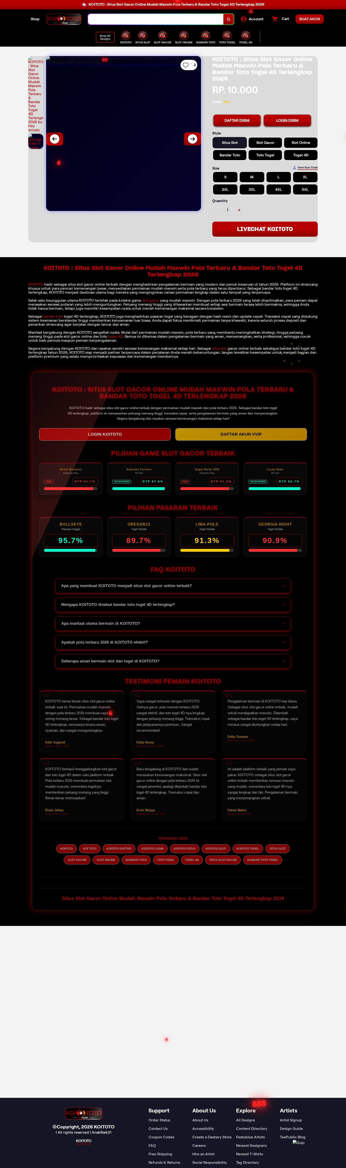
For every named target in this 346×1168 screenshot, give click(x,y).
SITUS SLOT (278, 848)
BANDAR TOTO (136, 860)
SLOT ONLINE (106, 860)
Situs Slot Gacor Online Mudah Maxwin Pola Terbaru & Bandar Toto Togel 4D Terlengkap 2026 (173, 898)
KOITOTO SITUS (184, 848)
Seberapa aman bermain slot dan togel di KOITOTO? (110, 661)
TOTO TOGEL (166, 860)
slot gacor (150, 300)
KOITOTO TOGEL (248, 848)
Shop (35, 19)
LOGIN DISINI (287, 120)
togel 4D (115, 336)
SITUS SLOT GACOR (223, 860)
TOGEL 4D (192, 860)
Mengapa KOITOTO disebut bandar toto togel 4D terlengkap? (118, 604)
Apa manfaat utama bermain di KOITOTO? (100, 623)
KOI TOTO (89, 848)
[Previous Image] (54, 139)
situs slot (219, 348)
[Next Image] (192, 139)
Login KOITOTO (105, 434)
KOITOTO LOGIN (153, 848)
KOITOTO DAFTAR (119, 848)
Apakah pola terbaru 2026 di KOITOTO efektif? (104, 642)
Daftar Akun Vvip (241, 434)
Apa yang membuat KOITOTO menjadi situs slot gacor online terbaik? (126, 586)
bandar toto (53, 316)
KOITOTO (35, 284)
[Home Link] (63, 19)
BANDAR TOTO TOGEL (262, 860)
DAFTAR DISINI (237, 120)
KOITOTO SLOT (216, 848)
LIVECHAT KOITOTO (265, 229)
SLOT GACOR (77, 860)
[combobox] (156, 19)
